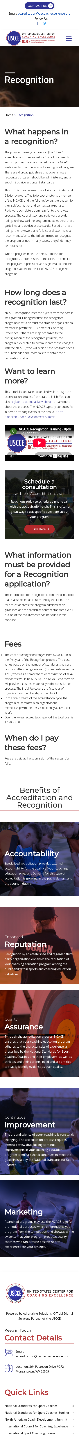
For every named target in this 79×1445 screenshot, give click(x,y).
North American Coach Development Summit (36, 1419)
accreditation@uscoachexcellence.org (44, 13)
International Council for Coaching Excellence (36, 1426)
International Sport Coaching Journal (30, 1433)
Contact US (37, 6)
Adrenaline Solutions (37, 1313)
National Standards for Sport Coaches (31, 1406)
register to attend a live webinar (31, 402)
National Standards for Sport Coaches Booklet (37, 1413)
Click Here (39, 529)
